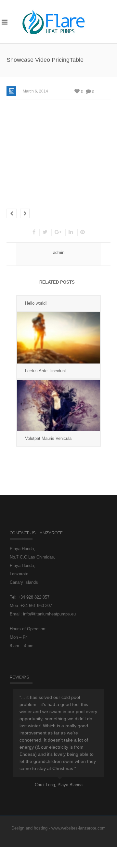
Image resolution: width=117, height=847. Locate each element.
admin (58, 252)
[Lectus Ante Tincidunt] (58, 338)
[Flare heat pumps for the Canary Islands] (53, 21)
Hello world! (36, 303)
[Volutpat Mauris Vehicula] (58, 405)
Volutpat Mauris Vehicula (48, 438)
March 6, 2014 (35, 91)
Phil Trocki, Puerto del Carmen (64, 777)
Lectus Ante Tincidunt (45, 370)
